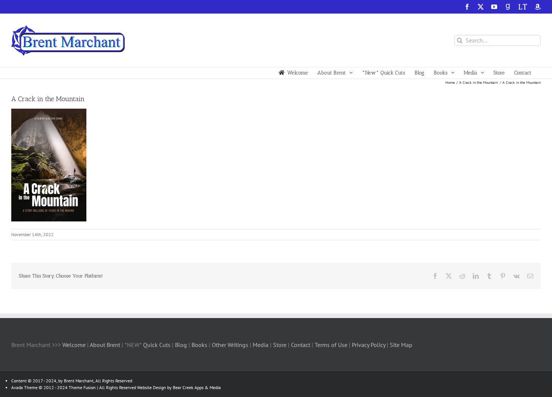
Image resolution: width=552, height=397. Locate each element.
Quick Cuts (156, 345)
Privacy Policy (368, 345)
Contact (300, 345)
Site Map (401, 345)
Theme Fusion (82, 387)
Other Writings (230, 345)
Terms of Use (330, 345)
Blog (182, 345)
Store (280, 345)
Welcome (74, 345)
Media (261, 345)
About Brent (105, 345)
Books (200, 345)
